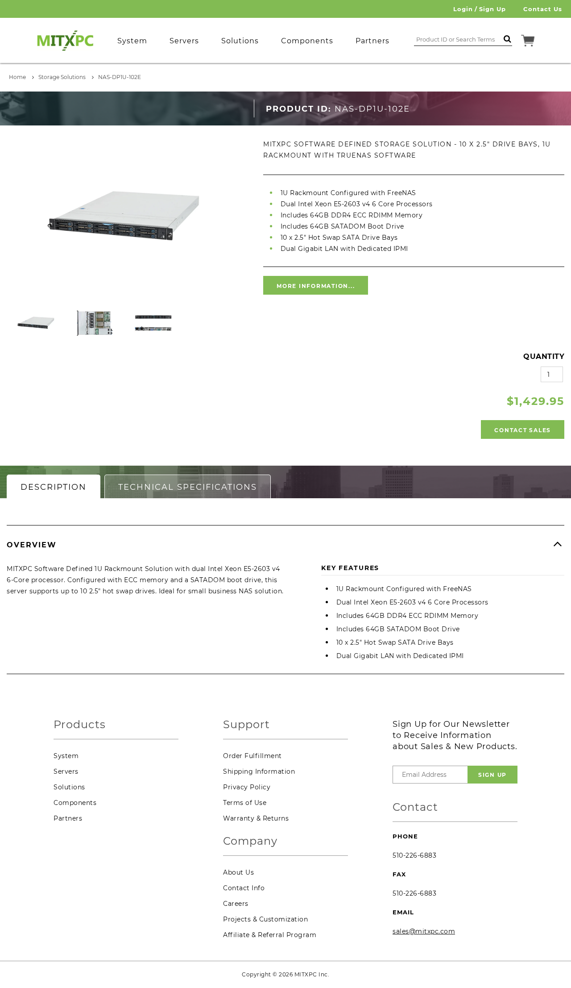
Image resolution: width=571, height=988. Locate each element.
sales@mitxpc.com (424, 931)
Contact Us (542, 9)
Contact (415, 807)
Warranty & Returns (256, 818)
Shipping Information (259, 771)
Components (75, 803)
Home (17, 77)
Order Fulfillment (252, 756)
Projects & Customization (265, 919)
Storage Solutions (62, 77)
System (66, 756)
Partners (68, 818)
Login (463, 9)
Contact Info (244, 888)
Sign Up (492, 9)
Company (250, 841)
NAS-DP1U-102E (119, 77)
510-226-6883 (414, 855)
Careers (235, 904)
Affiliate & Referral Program (269, 935)
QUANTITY (543, 356)
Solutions (69, 787)
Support (246, 725)
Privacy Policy (246, 787)
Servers (66, 771)
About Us (238, 872)
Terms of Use (244, 803)
